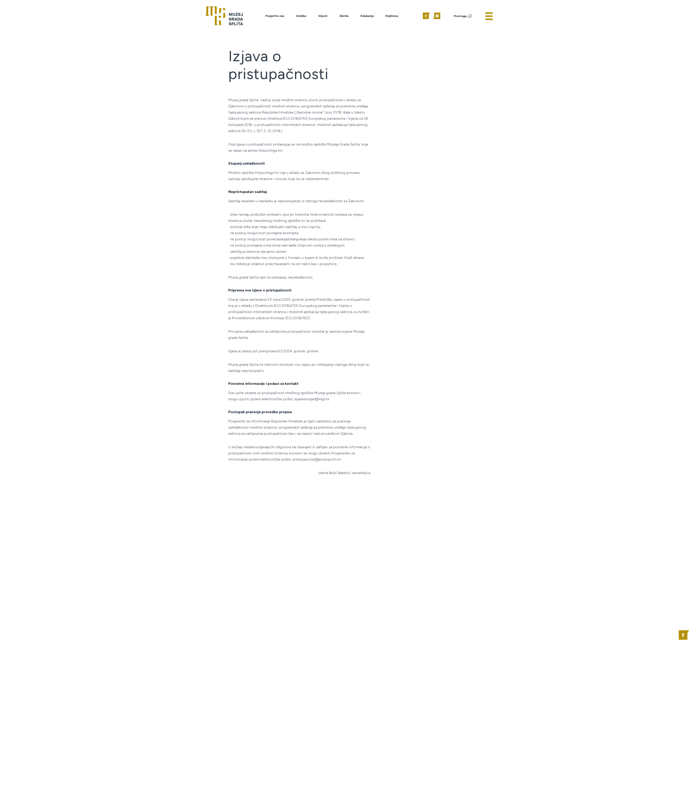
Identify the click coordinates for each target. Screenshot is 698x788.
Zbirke (344, 16)
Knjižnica (392, 16)
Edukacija (367, 16)
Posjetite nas (275, 16)
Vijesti (323, 16)
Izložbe (301, 16)
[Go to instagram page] (436, 16)
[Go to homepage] (224, 15)
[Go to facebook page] (426, 16)
